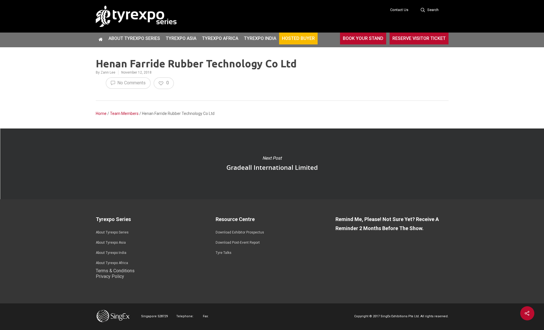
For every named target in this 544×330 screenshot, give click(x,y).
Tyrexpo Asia (181, 38)
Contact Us (399, 10)
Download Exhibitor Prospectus (240, 232)
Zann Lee (108, 72)
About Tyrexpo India (111, 253)
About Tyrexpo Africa (112, 263)
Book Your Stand (363, 38)
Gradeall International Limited (272, 163)
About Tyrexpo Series (134, 38)
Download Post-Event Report (238, 243)
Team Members (124, 113)
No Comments (131, 82)
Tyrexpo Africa (220, 38)
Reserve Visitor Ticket (419, 38)
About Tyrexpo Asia (111, 243)
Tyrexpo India (260, 38)
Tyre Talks (223, 253)
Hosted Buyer (298, 38)
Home (101, 113)
